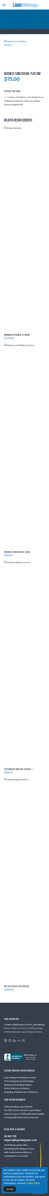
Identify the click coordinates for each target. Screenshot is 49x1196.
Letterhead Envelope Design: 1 (18, 769)
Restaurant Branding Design (17, 1085)
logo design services (16, 1028)
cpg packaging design (31, 1032)
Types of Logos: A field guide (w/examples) (24, 1114)
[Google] (19, 1040)
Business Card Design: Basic (17, 552)
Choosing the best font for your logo (21, 1117)
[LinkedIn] (14, 1040)
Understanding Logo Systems (18, 1106)
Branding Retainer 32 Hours (17, 334)
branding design (35, 1028)
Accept (9, 1189)
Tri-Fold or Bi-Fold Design (16, 986)
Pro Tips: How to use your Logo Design (22, 1110)
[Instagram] (10, 1040)
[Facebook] (5, 1040)
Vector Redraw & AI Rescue (17, 1088)
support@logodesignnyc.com (20, 1140)
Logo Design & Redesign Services (20, 1077)
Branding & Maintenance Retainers (21, 1092)
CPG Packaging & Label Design (19, 1081)
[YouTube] (23, 1040)
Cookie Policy (33, 1183)
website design (11, 1032)
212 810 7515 (10, 1136)
